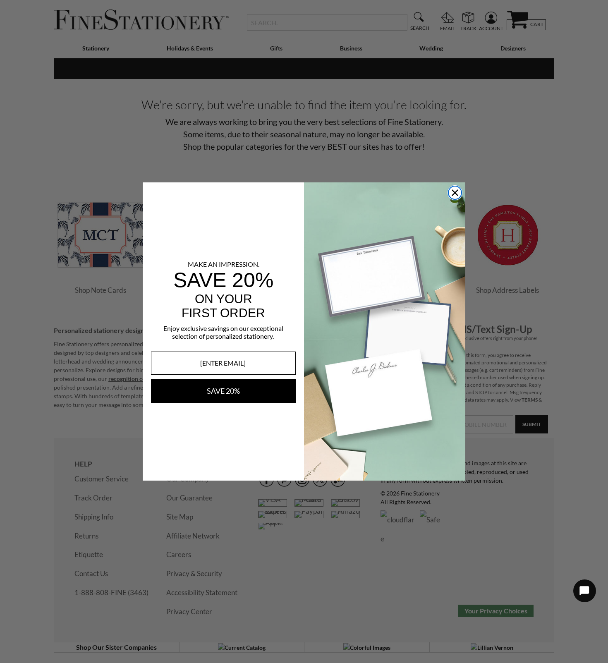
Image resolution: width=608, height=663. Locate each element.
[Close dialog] (455, 193)
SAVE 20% (223, 390)
